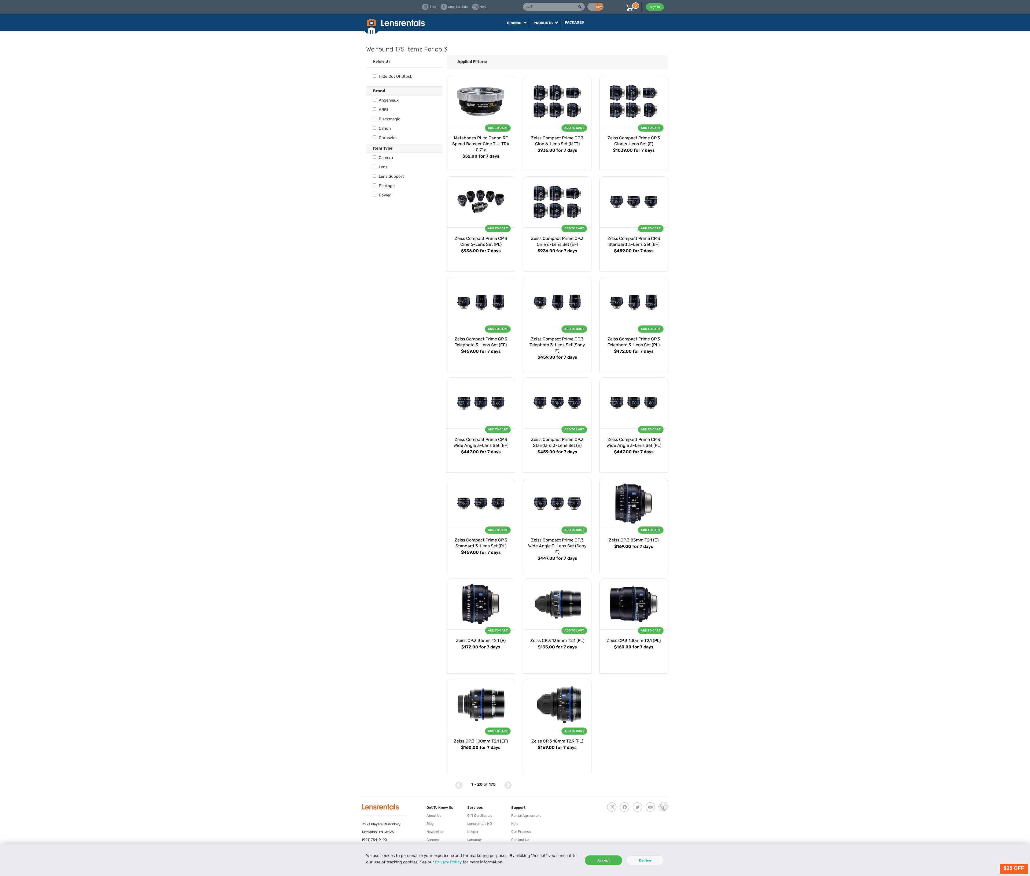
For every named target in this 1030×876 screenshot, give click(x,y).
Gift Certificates (479, 816)
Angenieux (388, 100)
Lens (383, 167)
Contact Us (520, 840)
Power (384, 195)
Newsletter (435, 832)
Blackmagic (389, 119)
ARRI (383, 109)
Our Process (521, 832)
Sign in (655, 7)
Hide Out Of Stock (395, 76)
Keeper (473, 832)
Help (514, 824)
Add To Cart (498, 128)
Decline (645, 860)
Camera (385, 157)
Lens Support (391, 176)
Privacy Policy (448, 862)
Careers (432, 840)
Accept (603, 860)
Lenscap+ (475, 840)
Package (386, 185)
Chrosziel (387, 137)
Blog (430, 824)
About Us (434, 816)
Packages (574, 22)
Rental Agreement (526, 816)
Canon (384, 128)
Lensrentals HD (479, 824)
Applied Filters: (472, 61)
